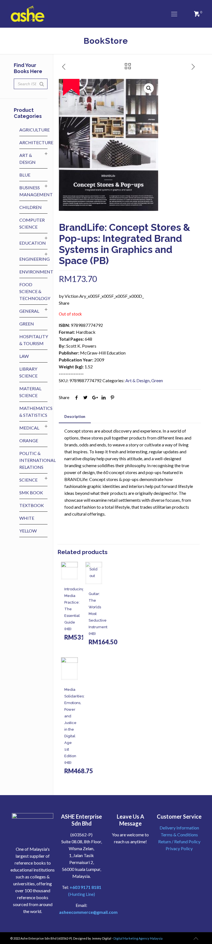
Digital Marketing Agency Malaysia (138, 938)
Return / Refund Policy (179, 841)
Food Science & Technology (34, 291)
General (29, 311)
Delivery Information (179, 827)
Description (74, 416)
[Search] (41, 84)
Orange (28, 440)
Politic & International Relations (37, 460)
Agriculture (34, 129)
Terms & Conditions (179, 834)
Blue (24, 174)
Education (32, 242)
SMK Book (31, 492)
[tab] (75, 416)
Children (30, 207)
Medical (29, 427)
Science (28, 479)
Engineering (34, 259)
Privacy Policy (179, 848)
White (26, 518)
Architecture (36, 142)
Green (157, 380)
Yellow (28, 530)
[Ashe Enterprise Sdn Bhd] (28, 14)
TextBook (31, 505)
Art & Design (137, 380)
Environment (36, 271)
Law (24, 356)
